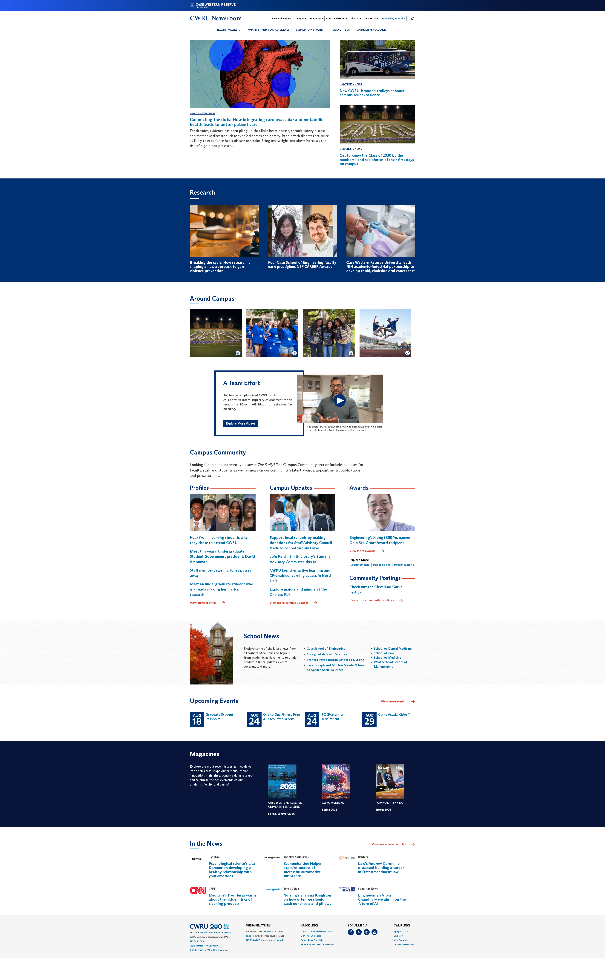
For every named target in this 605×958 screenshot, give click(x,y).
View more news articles (389, 844)
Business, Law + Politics (310, 29)
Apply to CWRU (401, 931)
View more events (393, 701)
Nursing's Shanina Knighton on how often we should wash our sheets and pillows (307, 899)
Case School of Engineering (326, 648)
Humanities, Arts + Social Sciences (268, 29)
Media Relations (336, 18)
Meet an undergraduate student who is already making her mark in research (221, 589)
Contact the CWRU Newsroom (316, 931)
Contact (371, 18)
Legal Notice (196, 945)
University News (351, 84)
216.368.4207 (253, 940)
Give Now (398, 935)
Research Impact (281, 18)
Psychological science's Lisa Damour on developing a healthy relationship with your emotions (232, 869)
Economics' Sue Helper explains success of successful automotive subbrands (302, 869)
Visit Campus (400, 940)
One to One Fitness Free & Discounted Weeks (281, 716)
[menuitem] (228, 30)
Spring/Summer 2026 (281, 813)
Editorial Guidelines (311, 935)
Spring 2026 (329, 809)
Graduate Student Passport (219, 716)
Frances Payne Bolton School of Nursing (335, 660)
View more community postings (371, 600)
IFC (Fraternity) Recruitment (333, 716)
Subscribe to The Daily (312, 940)
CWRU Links (402, 925)
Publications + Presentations (393, 565)
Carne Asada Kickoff (394, 714)
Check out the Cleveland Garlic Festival (375, 589)
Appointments (359, 565)
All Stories (357, 18)
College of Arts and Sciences (327, 654)
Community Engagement (372, 29)
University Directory (404, 944)
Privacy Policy (211, 945)
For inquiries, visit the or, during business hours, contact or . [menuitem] (265, 936)
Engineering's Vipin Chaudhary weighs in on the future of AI (382, 899)
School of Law (384, 653)
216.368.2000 (197, 941)
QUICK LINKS (309, 925)
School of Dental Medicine (393, 648)
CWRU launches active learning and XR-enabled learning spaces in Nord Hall (300, 575)
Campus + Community (308, 18)
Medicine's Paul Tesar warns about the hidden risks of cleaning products (232, 899)
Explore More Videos (240, 423)
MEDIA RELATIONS (258, 925)
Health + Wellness (228, 29)
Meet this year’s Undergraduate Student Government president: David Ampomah (222, 556)
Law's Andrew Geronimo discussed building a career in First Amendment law (381, 867)
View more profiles (203, 603)
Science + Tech (340, 29)
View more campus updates (289, 603)
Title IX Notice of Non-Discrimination (209, 950)
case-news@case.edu (273, 940)
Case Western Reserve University (214, 932)
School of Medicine (387, 657)
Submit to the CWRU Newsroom (317, 944)
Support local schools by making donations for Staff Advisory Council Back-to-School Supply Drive (301, 542)
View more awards (362, 551)
